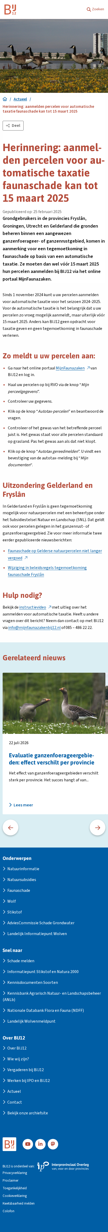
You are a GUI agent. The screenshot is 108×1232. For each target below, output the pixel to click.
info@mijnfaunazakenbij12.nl (34, 628)
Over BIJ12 (16, 1048)
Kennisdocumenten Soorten (32, 982)
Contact (14, 1102)
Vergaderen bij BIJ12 (25, 1070)
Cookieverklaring (15, 1196)
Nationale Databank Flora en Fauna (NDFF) (45, 1010)
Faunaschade (18, 890)
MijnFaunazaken (73, 368)
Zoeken (98, 9)
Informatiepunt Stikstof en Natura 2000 (43, 972)
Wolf (11, 901)
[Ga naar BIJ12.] (5, 99)
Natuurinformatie (23, 869)
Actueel (14, 1091)
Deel (16, 125)
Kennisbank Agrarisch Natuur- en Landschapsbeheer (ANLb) (52, 996)
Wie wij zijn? (18, 1059)
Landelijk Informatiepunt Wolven (37, 934)
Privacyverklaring (15, 1173)
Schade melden (20, 961)
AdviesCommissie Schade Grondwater (40, 923)
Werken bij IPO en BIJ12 (28, 1081)
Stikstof (14, 912)
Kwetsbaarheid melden (19, 1203)
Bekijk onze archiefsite (27, 1113)
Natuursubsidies (21, 880)
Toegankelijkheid (15, 1188)
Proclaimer (10, 1180)
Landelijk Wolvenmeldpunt (31, 1021)
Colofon (8, 1211)
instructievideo (35, 607)
